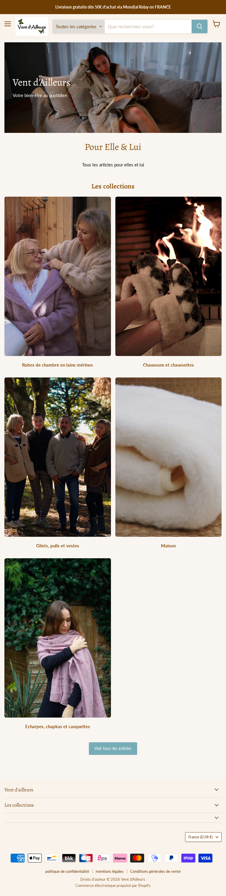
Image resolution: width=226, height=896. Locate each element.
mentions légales (110, 871)
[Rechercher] (199, 26)
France (200, 837)
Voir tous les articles (112, 748)
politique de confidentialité (67, 871)
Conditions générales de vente (155, 871)
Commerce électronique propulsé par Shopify (113, 885)
